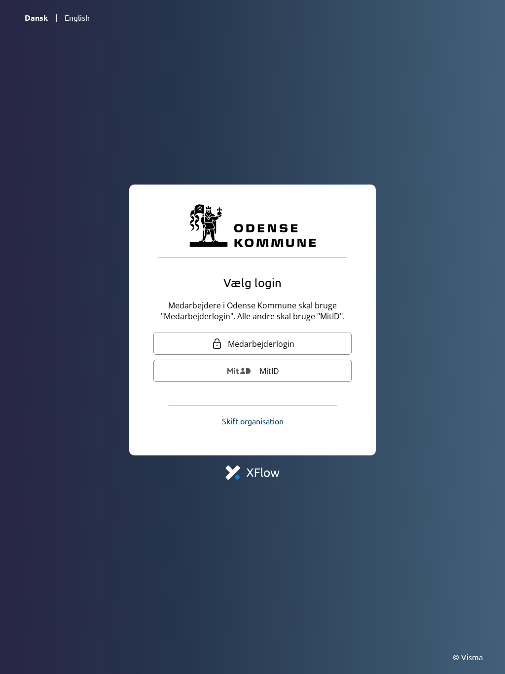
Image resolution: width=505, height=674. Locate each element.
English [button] (77, 17)
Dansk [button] (36, 17)
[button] (253, 421)
